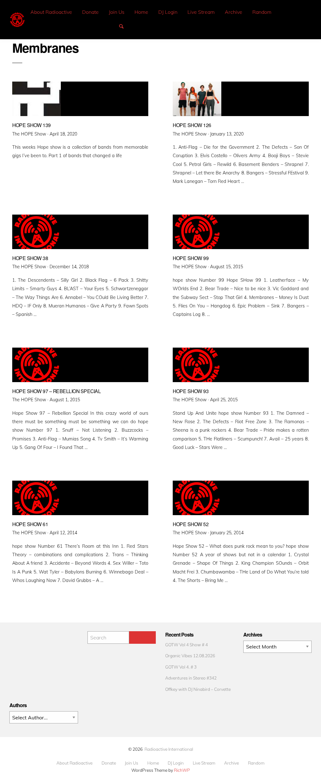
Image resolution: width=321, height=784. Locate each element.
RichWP (182, 770)
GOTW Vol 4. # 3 (181, 666)
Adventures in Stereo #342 (191, 677)
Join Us (116, 12)
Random (261, 12)
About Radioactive (51, 12)
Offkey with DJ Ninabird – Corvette (198, 689)
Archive (233, 12)
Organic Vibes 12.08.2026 (190, 655)
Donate (90, 12)
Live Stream (201, 12)
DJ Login (167, 12)
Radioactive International (169, 749)
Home (141, 12)
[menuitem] (51, 12)
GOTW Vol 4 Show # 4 (186, 644)
